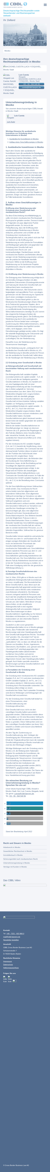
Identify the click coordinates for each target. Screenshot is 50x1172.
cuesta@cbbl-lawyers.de (31, 87)
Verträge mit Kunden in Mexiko (15, 867)
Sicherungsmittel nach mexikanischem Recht (20, 859)
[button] (8, 804)
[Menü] (45, 4)
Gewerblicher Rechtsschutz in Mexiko (17, 851)
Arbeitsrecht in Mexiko (11, 847)
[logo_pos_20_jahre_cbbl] (20, 5)
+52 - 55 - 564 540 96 (31, 84)
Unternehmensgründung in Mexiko (16, 863)
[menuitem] (45, 4)
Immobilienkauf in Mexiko (13, 855)
